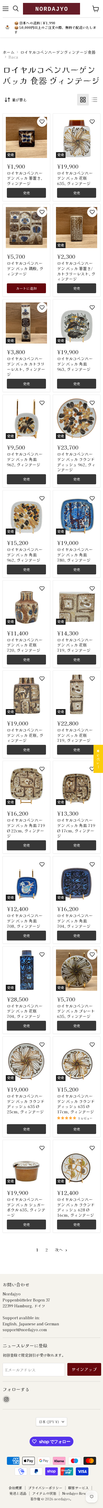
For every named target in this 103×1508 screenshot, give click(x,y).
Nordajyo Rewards (78, 1493)
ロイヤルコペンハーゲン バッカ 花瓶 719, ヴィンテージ (75, 645)
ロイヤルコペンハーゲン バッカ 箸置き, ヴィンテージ (25, 178)
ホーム (9, 52)
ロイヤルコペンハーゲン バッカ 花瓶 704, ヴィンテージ (25, 1011)
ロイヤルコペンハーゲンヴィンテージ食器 (58, 52)
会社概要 (15, 1487)
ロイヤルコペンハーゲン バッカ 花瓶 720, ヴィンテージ (25, 645)
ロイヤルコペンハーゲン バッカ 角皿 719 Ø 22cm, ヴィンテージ (26, 827)
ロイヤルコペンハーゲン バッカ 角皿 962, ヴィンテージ (25, 459)
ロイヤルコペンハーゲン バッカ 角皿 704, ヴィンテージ (75, 921)
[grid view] (83, 99)
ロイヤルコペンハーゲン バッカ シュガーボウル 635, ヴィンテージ (26, 1207)
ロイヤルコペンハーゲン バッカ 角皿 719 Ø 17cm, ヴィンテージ (76, 827)
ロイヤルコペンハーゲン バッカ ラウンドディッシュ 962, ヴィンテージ (76, 461)
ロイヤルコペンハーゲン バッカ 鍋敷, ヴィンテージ (25, 268)
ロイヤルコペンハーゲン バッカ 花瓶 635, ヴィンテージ (75, 178)
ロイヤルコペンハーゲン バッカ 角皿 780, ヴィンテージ (76, 554)
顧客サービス (78, 1487)
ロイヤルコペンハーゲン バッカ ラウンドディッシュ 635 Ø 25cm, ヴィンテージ (26, 1103)
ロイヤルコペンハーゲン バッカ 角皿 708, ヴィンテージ (25, 921)
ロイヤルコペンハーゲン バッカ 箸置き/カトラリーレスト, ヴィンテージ (76, 271)
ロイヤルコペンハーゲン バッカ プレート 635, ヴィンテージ (76, 1011)
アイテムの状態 (44, 1493)
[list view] (94, 99)
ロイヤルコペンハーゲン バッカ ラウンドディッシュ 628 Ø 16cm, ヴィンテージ (76, 1207)
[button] (42, 122)
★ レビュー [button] (98, 758)
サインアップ (84, 1369)
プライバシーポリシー (45, 1487)
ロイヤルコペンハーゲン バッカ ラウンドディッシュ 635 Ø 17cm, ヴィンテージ (76, 1103)
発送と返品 (17, 1493)
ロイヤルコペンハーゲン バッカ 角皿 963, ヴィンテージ (76, 364)
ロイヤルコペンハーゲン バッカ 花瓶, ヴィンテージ (25, 735)
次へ (59, 1249)
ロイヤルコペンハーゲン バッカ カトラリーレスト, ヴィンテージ (26, 366)
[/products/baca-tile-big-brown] (26, 227)
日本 (49, 1421)
